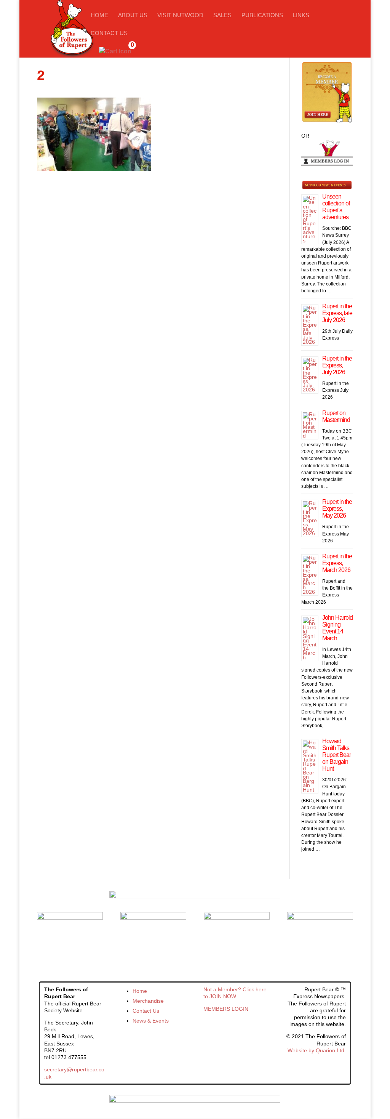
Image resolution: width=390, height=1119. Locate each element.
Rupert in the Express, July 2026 (337, 365)
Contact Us (109, 33)
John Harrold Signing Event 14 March (337, 627)
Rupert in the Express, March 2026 (337, 563)
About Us (132, 15)
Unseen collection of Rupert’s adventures (336, 206)
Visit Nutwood (180, 15)
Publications (262, 15)
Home (99, 15)
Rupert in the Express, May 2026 (337, 509)
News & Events (151, 1021)
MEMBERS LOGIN (225, 1009)
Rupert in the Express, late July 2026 (337, 313)
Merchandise (148, 1001)
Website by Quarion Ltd (316, 1050)
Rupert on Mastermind (336, 416)
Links (301, 15)
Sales (222, 15)
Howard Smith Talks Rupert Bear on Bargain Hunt (336, 755)
